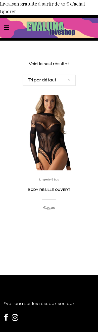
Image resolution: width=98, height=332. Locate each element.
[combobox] (49, 80)
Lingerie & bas (49, 179)
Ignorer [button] (8, 11)
